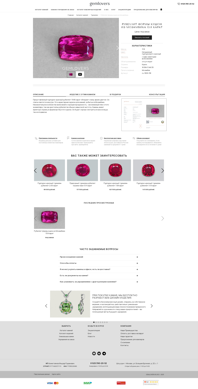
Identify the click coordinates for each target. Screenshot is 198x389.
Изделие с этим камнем (82, 94)
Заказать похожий (142, 37)
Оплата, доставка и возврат (132, 333)
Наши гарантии (127, 336)
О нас (106, 10)
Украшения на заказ (66, 339)
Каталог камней (41, 10)
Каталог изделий (66, 333)
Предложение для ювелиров (146, 10)
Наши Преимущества (129, 330)
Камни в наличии (77, 138)
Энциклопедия (124, 10)
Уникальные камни (66, 336)
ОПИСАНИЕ (38, 94)
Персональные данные (42, 374)
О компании (125, 342)
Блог (113, 10)
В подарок (115, 94)
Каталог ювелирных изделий (89, 10)
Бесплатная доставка (112, 138)
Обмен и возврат (143, 138)
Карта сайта (56, 374)
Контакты (124, 345)
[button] (117, 48)
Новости (91, 336)
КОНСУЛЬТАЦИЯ (157, 94)
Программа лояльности (48, 138)
